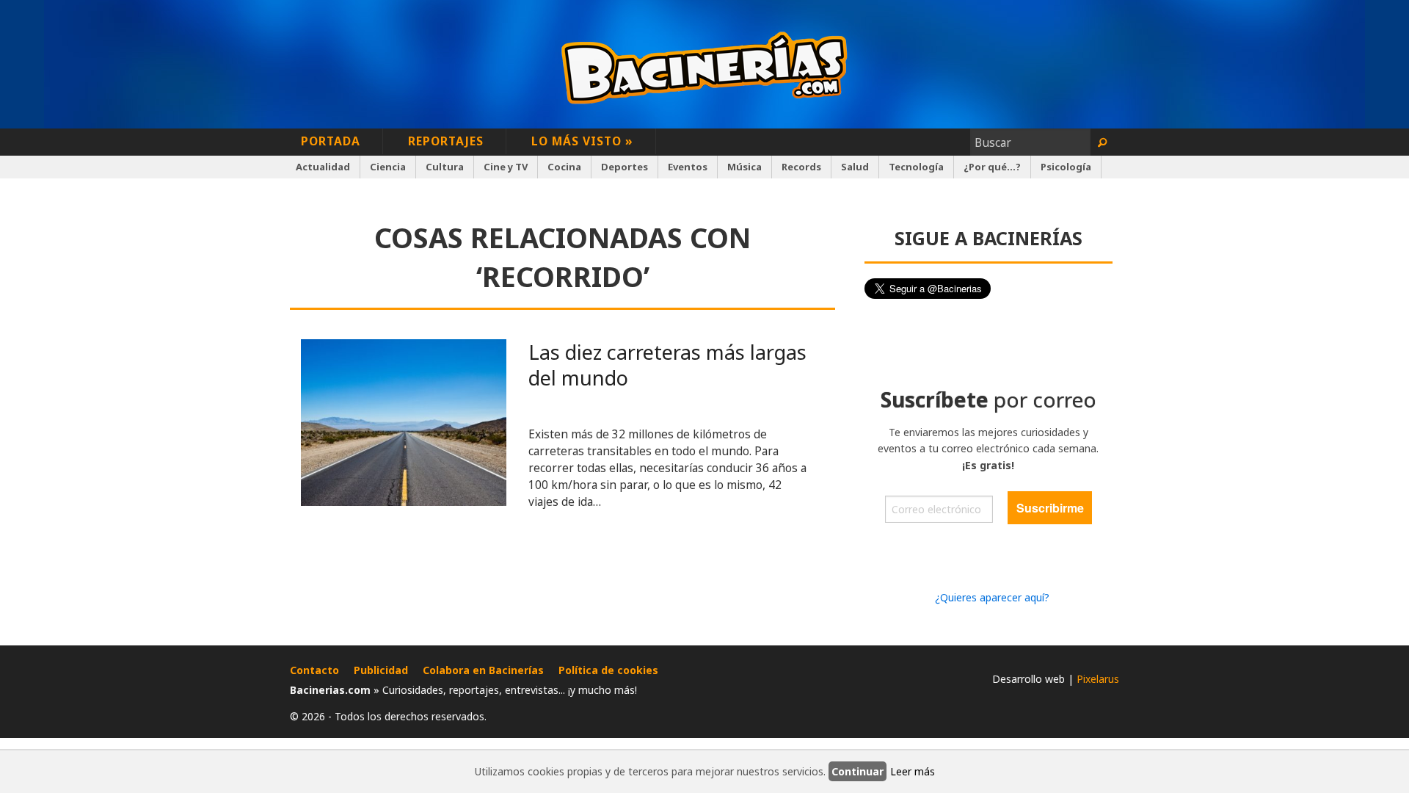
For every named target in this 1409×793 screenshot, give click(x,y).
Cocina (564, 166)
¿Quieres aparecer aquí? (992, 597)
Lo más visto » (582, 141)
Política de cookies (608, 670)
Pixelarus (1098, 679)
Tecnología (916, 166)
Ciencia (388, 166)
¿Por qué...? (992, 166)
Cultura (445, 166)
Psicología (1066, 166)
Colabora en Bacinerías (483, 670)
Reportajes (446, 141)
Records (801, 166)
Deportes (624, 166)
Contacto (314, 670)
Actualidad (323, 166)
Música (744, 166)
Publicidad (381, 670)
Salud (855, 166)
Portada (330, 141)
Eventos (687, 166)
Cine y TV (506, 166)
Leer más (912, 771)
